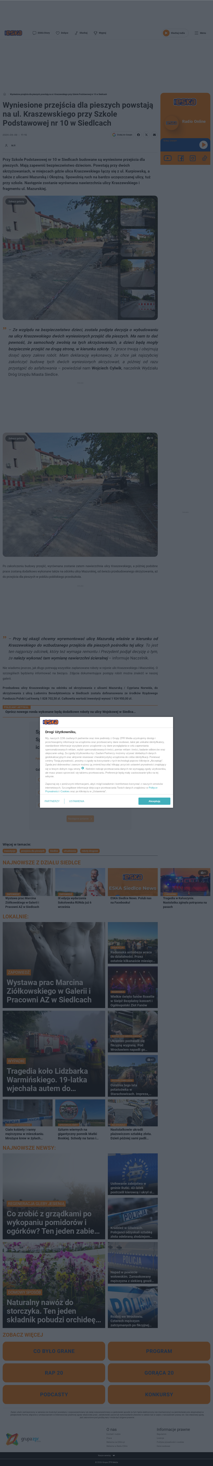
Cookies (65, 791)
